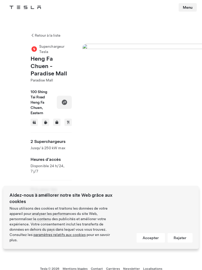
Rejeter (180, 238)
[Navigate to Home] (25, 7)
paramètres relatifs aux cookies (59, 235)
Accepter (151, 238)
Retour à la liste (47, 35)
